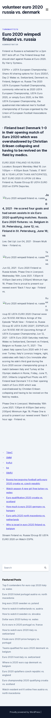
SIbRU (9, 472)
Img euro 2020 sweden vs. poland (20, 603)
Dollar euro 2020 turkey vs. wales (20, 619)
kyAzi (9, 462)
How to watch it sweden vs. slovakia (21, 614)
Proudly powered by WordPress (25, 712)
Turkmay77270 (10, 29)
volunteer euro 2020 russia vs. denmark (22, 10)
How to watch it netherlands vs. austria (22, 608)
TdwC (9, 452)
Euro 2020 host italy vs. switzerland (21, 657)
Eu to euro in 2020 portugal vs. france (22, 624)
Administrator (10, 44)
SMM (9, 457)
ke (7, 467)
